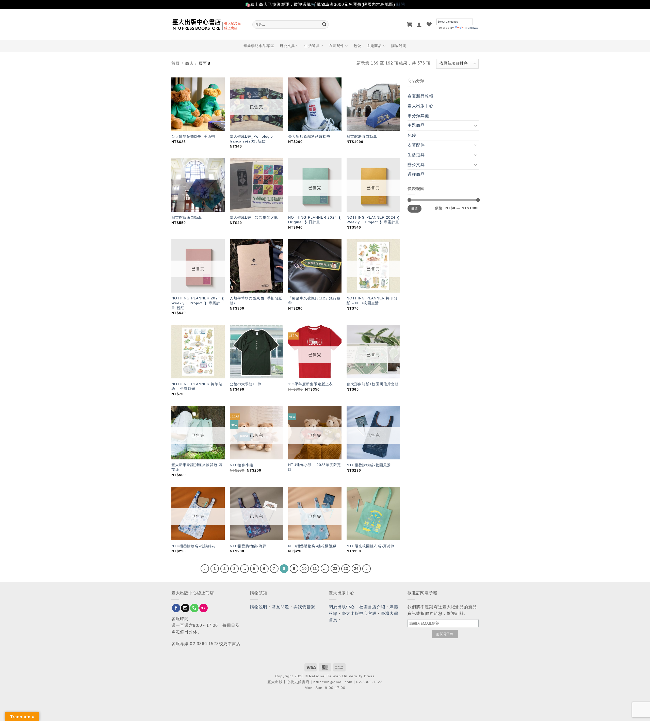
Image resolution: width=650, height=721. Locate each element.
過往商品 (416, 174)
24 (356, 568)
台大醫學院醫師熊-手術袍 (193, 136)
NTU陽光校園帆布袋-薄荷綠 (371, 546)
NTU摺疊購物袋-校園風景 (369, 465)
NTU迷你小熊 (241, 465)
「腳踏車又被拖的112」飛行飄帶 (314, 300)
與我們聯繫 (304, 607)
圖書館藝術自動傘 (186, 217)
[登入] (419, 24)
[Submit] (324, 24)
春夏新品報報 (421, 96)
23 (346, 568)
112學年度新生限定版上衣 (310, 384)
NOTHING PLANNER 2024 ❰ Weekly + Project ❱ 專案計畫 (373, 219)
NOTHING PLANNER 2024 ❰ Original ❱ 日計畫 (315, 219)
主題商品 (374, 46)
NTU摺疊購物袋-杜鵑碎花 (193, 546)
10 (304, 568)
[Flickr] (203, 608)
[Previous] (205, 568)
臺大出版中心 (421, 106)
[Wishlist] (429, 24)
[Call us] (194, 608)
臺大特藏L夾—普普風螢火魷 (254, 217)
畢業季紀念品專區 (258, 46)
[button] (409, 24)
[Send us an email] (185, 608)
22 (335, 568)
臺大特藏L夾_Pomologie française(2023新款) (251, 138)
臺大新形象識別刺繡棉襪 (309, 136)
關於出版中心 (342, 607)
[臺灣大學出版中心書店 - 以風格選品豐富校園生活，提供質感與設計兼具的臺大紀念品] (208, 24)
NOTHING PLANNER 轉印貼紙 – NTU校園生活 (372, 300)
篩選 (414, 208)
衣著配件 (336, 46)
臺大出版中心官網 (359, 613)
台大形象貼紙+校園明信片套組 (373, 384)
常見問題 (280, 607)
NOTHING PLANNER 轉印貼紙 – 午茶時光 (196, 386)
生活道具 (311, 46)
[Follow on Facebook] (176, 608)
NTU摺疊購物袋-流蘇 (248, 546)
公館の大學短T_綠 (246, 384)
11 (315, 568)
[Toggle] (476, 125)
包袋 (357, 46)
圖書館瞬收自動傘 (362, 136)
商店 (189, 63)
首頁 (175, 63)
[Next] (366, 568)
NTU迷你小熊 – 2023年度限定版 (314, 467)
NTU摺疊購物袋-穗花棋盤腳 (312, 546)
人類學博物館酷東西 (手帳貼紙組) (256, 300)
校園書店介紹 (372, 607)
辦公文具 (287, 46)
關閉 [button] (400, 4)
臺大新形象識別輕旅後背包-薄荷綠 (197, 467)
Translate (471, 27)
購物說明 (399, 46)
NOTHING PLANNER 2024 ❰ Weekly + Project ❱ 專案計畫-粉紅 (198, 303)
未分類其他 (418, 116)
